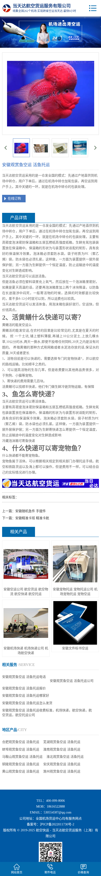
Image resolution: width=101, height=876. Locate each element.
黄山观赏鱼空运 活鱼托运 (20, 771)
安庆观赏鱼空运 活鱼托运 (61, 764)
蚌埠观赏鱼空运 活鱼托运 (20, 749)
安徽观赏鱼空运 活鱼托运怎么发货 (27, 703)
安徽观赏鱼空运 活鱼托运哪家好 (25, 695)
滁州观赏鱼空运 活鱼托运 (61, 771)
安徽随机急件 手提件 (30, 511)
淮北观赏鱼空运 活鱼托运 (65, 756)
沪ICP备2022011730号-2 (57, 824)
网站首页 (16, 872)
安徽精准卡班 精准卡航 (32, 518)
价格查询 (83, 872)
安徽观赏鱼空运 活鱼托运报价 (24, 688)
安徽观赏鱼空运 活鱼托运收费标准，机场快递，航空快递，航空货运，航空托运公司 (47, 713)
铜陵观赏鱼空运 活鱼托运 (20, 764)
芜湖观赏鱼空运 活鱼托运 (61, 742)
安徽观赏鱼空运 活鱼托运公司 (71, 681)
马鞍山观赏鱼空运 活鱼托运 (22, 756)
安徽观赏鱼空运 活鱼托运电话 (24, 677)
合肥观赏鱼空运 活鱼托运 (20, 742)
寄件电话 (50, 872)
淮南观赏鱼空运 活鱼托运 (61, 749)
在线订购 (14, 198)
